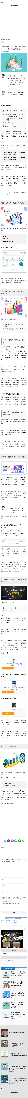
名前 (3, 879)
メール (3, 885)
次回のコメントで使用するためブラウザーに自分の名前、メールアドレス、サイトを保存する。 (14, 898)
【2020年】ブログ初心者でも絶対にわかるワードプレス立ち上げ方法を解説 (18, 973)
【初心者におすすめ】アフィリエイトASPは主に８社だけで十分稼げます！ (13, 569)
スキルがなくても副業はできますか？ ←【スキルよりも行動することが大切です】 (18, 1080)
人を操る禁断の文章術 (14, 709)
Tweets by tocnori (4, 1088)
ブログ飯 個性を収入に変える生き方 (14, 664)
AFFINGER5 (20, 1096)
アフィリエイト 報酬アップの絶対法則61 (14, 687)
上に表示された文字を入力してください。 (11, 903)
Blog (3, 847)
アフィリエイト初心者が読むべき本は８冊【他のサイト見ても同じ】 (13, 645)
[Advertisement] (14, 23)
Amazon (8, 668)
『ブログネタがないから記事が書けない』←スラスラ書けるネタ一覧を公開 (18, 1068)
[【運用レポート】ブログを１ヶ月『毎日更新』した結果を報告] (15, 840)
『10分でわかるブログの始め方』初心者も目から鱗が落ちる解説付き (18, 1055)
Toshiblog (14, 6)
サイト (3, 891)
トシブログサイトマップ (8, 960)
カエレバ (16, 665)
